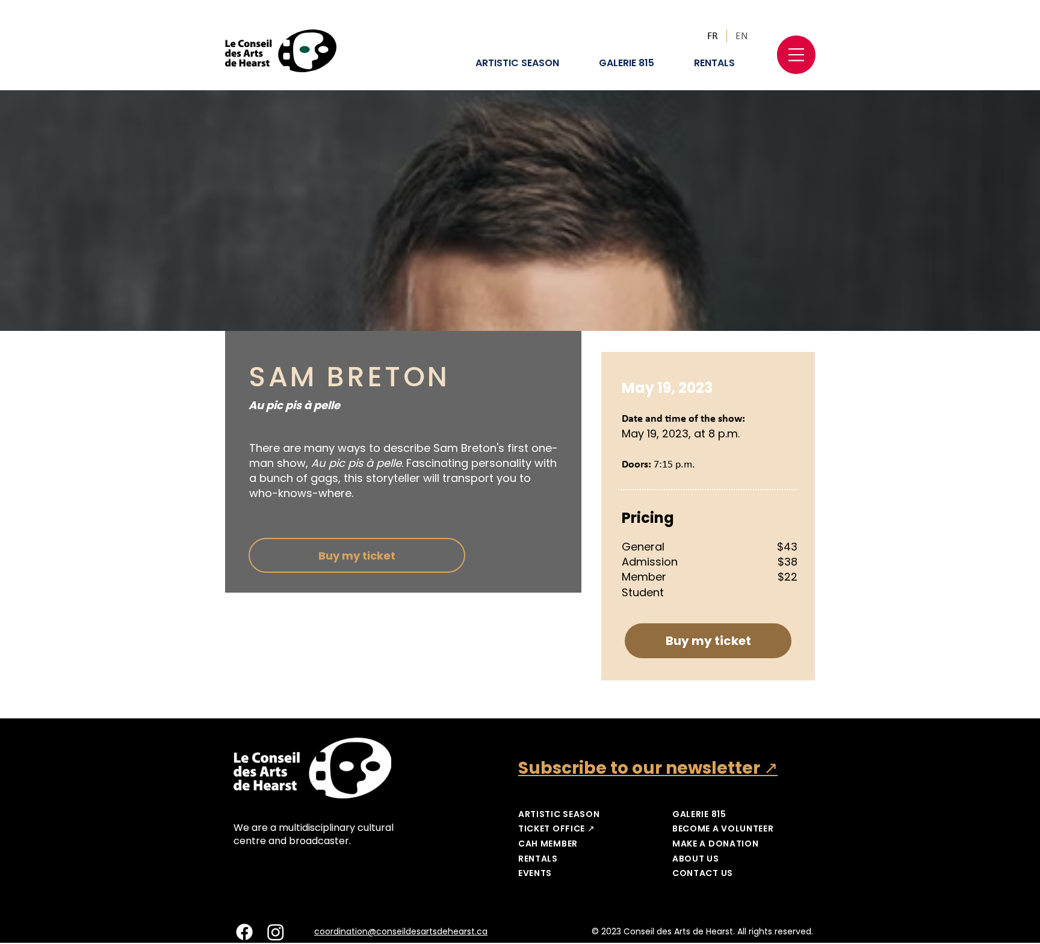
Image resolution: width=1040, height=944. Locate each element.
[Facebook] (244, 932)
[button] (796, 54)
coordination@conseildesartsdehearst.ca (401, 931)
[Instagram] (275, 932)
